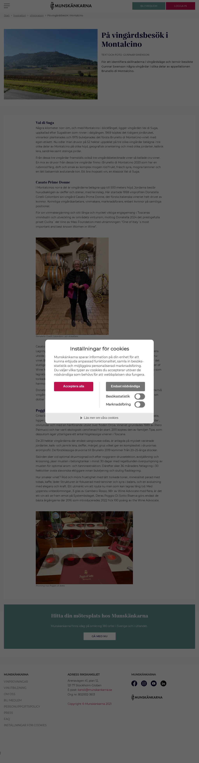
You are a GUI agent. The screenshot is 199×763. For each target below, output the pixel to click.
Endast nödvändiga (125, 386)
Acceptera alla (73, 386)
